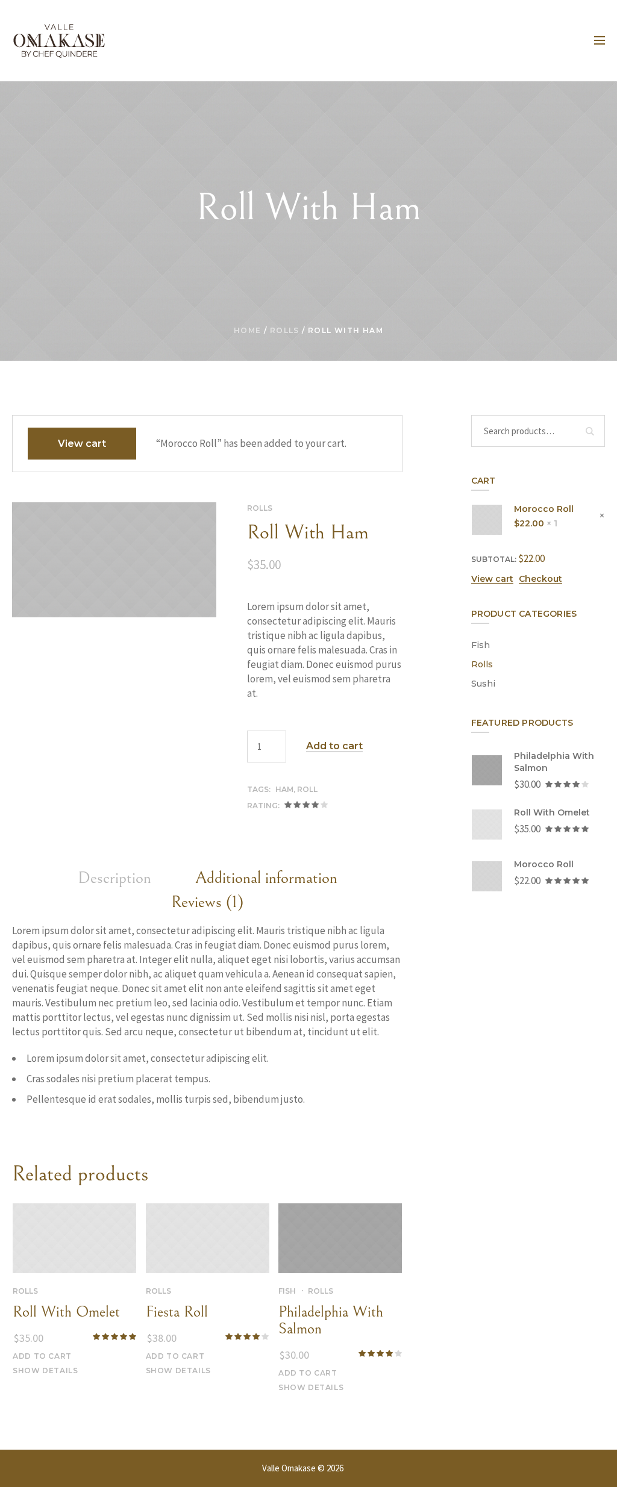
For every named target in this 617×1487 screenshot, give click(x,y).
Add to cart (334, 746)
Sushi (483, 683)
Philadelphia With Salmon (330, 1320)
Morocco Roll (544, 508)
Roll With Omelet (66, 1312)
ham (284, 789)
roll (307, 789)
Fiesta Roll (177, 1312)
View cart (82, 443)
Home (248, 330)
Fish (287, 1290)
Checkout (540, 579)
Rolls (284, 330)
